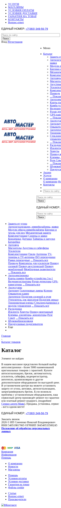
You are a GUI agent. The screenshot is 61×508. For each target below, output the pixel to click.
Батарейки (14, 241)
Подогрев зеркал (48, 299)
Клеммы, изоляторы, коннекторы (27, 314)
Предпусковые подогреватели (25, 324)
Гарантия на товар (18, 484)
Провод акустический (31, 266)
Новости (13, 466)
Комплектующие (18, 235)
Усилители (14, 251)
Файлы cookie (16, 487)
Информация (8, 454)
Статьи (12, 493)
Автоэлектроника (18, 275)
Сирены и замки (37, 235)
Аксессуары (15, 287)
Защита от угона (17, 223)
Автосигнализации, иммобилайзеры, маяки (33, 226)
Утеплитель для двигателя (23, 299)
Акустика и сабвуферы (35, 248)
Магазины (14, 469)
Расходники (15, 308)
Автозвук (55, 78)
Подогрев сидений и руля (36, 296)
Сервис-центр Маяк (12, 403)
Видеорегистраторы (19, 281)
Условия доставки (18, 481)
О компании (50, 181)
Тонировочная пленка (21, 302)
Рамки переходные (19, 260)
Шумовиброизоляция (20, 321)
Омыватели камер (18, 293)
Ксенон (48, 290)
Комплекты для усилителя (34, 263)
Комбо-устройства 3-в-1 (39, 278)
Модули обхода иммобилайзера (26, 229)
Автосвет (55, 123)
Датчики (27, 238)
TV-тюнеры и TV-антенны (30, 256)
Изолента (55, 148)
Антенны (41, 254)
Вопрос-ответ (16, 496)
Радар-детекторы (42, 281)
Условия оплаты (17, 478)
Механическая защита (38, 232)
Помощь (6, 457)
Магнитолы (15, 248)
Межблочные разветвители (39, 269)
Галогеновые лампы (31, 290)
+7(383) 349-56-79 (37, 29)
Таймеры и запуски (44, 238)
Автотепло (14, 296)
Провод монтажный (41, 311)
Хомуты (54, 151)
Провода (55, 93)
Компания (7, 451)
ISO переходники (45, 257)
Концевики (14, 238)
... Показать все (39, 260)
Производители (17, 499)
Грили (31, 254)
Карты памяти (16, 278)
